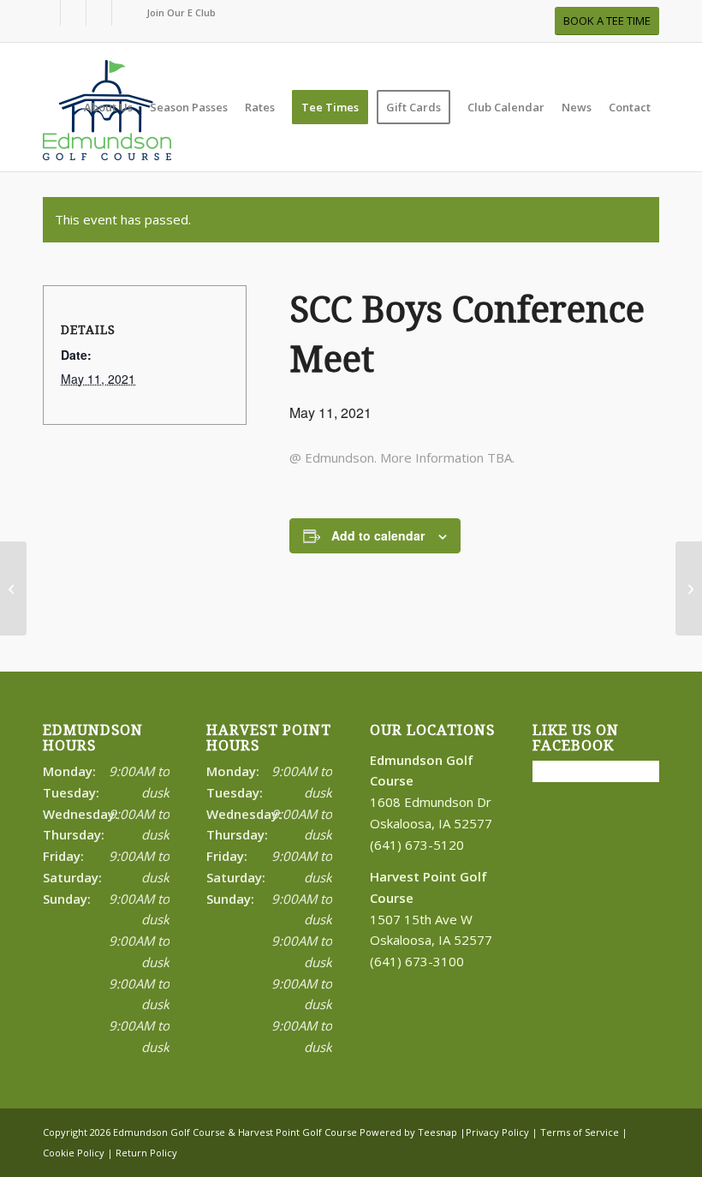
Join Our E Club (181, 12)
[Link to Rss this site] (98, 13)
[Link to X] (73, 13)
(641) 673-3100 (417, 961)
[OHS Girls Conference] (13, 588)
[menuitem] (177, 13)
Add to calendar (378, 535)
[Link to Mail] (125, 13)
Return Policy (146, 1152)
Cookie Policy (73, 1152)
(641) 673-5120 (417, 844)
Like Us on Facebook (575, 738)
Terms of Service (579, 1132)
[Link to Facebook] (47, 13)
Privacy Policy (497, 1132)
